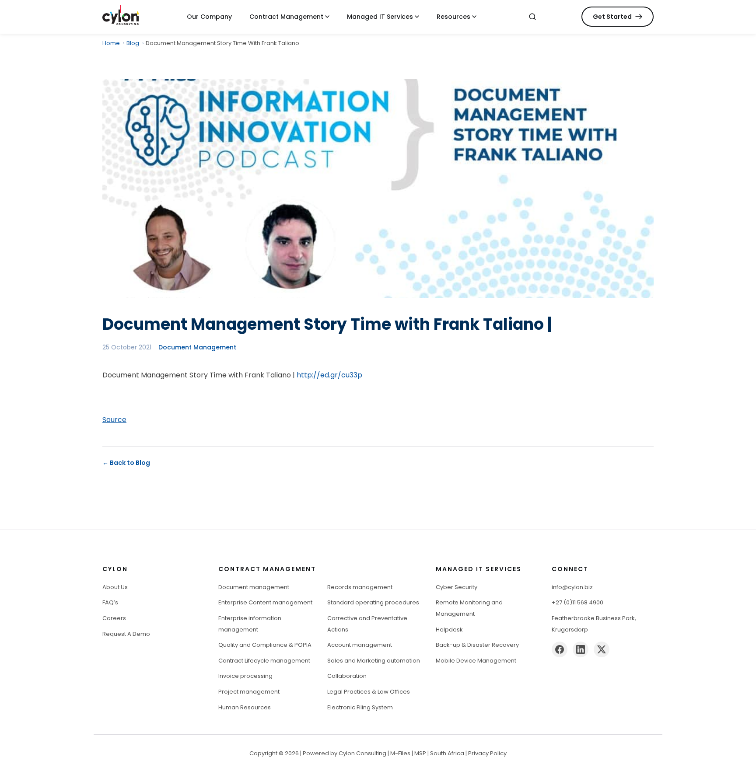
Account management (359, 645)
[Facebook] (559, 649)
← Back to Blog (126, 462)
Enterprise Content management (265, 602)
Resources (453, 16)
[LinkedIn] (580, 649)
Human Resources (244, 707)
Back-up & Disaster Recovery (477, 645)
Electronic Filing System (360, 707)
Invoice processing (245, 676)
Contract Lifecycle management (264, 660)
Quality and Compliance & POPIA (265, 645)
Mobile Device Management (476, 660)
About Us (115, 587)
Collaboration (347, 676)
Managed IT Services (380, 16)
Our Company (209, 16)
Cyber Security (456, 587)
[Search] (532, 16)
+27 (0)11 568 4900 (577, 602)
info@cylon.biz (572, 587)
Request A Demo (126, 634)
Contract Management (286, 16)
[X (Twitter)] (601, 649)
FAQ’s (110, 602)
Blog (132, 43)
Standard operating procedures (373, 602)
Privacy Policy (487, 753)
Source (114, 420)
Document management (253, 587)
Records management (359, 587)
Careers (114, 618)
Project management (249, 691)
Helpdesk (449, 629)
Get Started (612, 16)
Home (111, 43)
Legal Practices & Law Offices (368, 691)
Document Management (197, 347)
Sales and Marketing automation (373, 660)
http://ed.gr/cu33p (329, 375)
